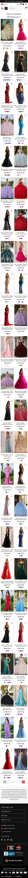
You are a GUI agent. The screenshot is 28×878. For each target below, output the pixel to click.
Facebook (1, 840)
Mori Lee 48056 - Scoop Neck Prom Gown (21, 582)
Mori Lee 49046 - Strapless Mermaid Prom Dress (7, 772)
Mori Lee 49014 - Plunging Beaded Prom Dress (7, 170)
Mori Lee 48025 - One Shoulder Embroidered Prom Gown (7, 75)
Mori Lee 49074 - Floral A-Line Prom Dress (20, 741)
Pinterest (8, 840)
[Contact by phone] (26, 4)
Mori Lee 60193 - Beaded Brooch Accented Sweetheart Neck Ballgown (7, 43)
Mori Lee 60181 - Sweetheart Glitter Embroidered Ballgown (7, 138)
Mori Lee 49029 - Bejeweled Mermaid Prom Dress (20, 43)
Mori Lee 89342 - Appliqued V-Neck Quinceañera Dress (21, 423)
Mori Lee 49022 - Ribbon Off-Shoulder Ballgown (21, 392)
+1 (10, 80)
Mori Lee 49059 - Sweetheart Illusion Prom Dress (21, 487)
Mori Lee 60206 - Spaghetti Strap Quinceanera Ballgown (21, 201)
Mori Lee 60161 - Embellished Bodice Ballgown (7, 709)
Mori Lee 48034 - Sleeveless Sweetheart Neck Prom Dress (7, 677)
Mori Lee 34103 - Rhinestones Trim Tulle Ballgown (20, 233)
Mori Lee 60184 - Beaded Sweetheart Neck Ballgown (21, 170)
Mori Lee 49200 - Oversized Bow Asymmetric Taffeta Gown (21, 709)
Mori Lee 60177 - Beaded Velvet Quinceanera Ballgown (21, 360)
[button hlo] (3, 48)
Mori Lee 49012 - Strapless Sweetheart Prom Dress (20, 550)
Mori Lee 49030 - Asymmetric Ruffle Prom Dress (21, 138)
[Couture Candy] (6, 8)
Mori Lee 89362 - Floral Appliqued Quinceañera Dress (7, 265)
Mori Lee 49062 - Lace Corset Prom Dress (7, 645)
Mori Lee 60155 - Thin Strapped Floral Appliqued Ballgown (20, 519)
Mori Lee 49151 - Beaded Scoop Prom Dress (7, 614)
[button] (4, 781)
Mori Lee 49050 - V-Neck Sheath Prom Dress (21, 106)
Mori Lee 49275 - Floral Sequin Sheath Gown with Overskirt (7, 550)
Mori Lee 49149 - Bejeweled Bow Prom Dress (7, 487)
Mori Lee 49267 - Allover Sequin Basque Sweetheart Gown (7, 455)
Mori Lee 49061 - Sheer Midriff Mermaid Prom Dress (7, 328)
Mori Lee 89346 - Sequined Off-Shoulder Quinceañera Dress (21, 455)
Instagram (11, 840)
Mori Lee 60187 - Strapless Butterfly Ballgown (7, 201)
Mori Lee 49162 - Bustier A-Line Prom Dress (7, 741)
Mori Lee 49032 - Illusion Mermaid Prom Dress (7, 233)
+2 (10, 48)
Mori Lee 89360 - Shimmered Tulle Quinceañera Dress (21, 677)
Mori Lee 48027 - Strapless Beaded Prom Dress (7, 423)
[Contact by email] (23, 4)
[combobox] (16, 8)
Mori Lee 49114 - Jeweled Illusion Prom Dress (21, 614)
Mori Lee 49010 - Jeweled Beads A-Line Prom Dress (7, 582)
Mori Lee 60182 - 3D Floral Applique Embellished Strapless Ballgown (21, 328)
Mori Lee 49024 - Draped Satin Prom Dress (21, 645)
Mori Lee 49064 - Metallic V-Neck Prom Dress (20, 297)
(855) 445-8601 (7, 831)
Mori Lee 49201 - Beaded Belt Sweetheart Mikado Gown (7, 360)
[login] (17, 4)
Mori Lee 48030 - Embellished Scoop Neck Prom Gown (21, 75)
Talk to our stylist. (17, 1)
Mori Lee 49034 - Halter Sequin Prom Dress (7, 297)
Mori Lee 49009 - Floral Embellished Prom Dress (7, 106)
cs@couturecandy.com (9, 828)
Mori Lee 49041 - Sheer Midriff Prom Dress (7, 519)
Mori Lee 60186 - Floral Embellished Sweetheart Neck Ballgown (7, 392)
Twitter (5, 840)
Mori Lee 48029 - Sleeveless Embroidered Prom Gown (21, 772)
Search (10, 8)
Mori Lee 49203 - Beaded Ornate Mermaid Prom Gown (21, 265)
